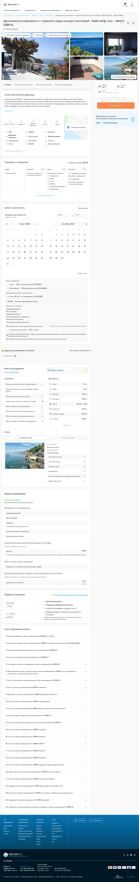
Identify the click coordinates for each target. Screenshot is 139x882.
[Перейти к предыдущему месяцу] (7, 224)
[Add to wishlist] (128, 23)
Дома (5, 828)
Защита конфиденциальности (46, 877)
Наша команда (56, 828)
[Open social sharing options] (133, 23)
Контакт (9, 861)
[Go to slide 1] (22, 467)
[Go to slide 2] (24, 467)
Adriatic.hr (55, 823)
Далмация (39, 831)
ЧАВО (58, 877)
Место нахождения (44, 84)
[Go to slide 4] (26, 467)
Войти (98, 123)
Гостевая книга (56, 826)
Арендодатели (97, 820)
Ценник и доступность (24, 84)
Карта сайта (64, 877)
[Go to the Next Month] (85, 224)
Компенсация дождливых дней (26, 301)
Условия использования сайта (28, 877)
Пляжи (38, 844)
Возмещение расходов (25, 834)
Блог (53, 842)
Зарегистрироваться (110, 123)
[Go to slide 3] (25, 467)
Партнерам (81, 820)
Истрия (38, 826)
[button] (35, 56)
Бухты (38, 842)
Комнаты (6, 831)
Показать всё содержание (13, 151)
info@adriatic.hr (25, 866)
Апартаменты (8, 826)
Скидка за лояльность (25, 831)
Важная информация (64, 84)
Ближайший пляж (25, 438)
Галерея (7, 84)
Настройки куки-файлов (76, 877)
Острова (39, 834)
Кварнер (39, 828)
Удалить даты (82, 273)
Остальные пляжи (68, 438)
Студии (6, 834)
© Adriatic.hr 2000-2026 (11, 877)
